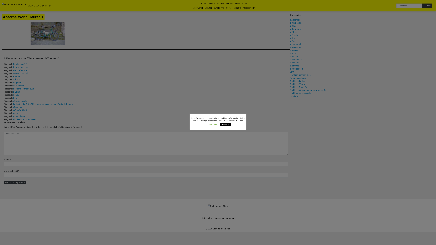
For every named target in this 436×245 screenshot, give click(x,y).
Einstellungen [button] (212, 124)
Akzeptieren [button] (225, 124)
